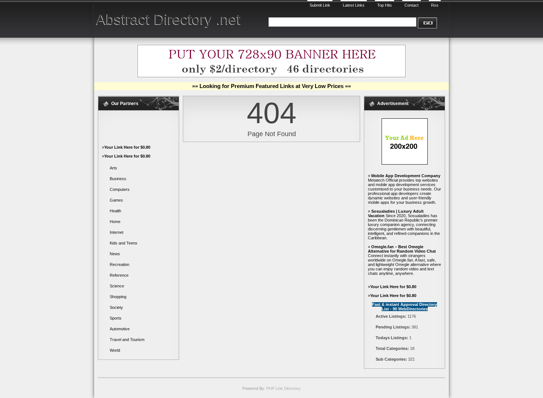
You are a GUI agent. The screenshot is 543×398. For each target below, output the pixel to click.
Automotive (120, 329)
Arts (113, 168)
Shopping (118, 296)
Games (116, 200)
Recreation (119, 264)
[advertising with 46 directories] (405, 163)
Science (117, 286)
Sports (116, 318)
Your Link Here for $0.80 (127, 147)
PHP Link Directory (283, 388)
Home (115, 221)
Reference (119, 275)
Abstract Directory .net (168, 19)
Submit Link (320, 5)
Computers (120, 189)
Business (118, 178)
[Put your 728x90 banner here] (271, 76)
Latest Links (354, 5)
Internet (116, 232)
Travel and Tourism (127, 339)
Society (116, 307)
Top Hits (384, 5)
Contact (411, 5)
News (115, 254)
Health (115, 211)
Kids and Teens (123, 243)
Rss (434, 5)
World (115, 350)
